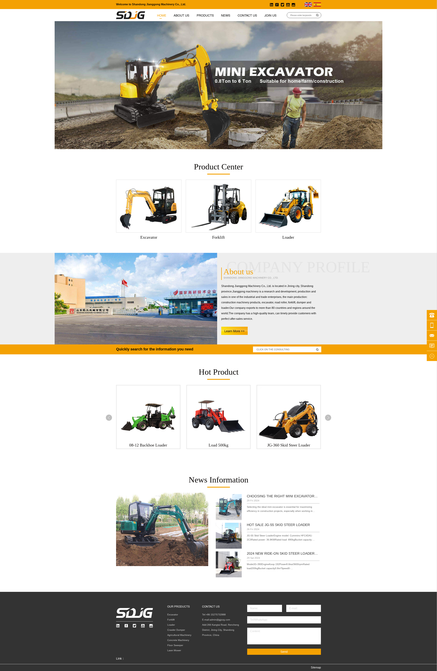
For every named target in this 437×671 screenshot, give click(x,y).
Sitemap (316, 667)
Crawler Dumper (176, 630)
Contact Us (247, 15)
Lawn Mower (174, 650)
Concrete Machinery (178, 640)
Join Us (270, 15)
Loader (171, 624)
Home (161, 15)
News (225, 15)
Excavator (172, 614)
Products (205, 15)
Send (284, 651)
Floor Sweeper (175, 645)
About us (181, 15)
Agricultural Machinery (179, 635)
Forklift (171, 619)
